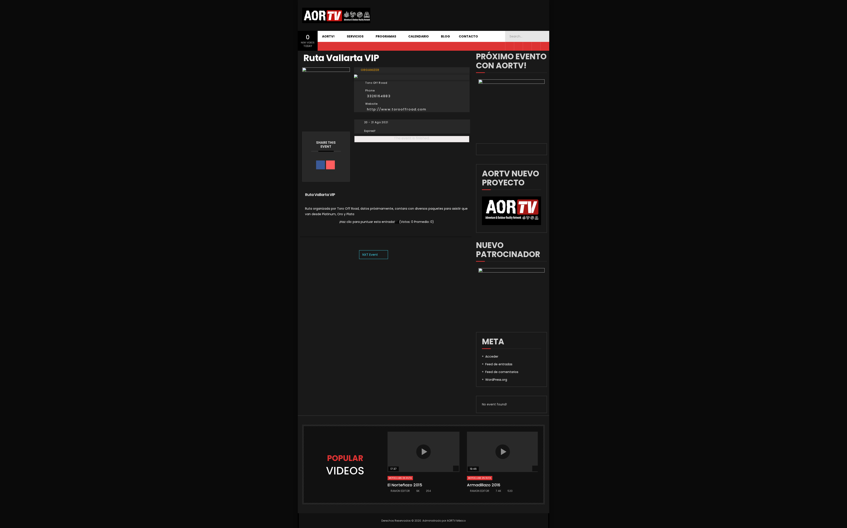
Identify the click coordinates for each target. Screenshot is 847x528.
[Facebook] (509, 46)
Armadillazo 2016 (483, 485)
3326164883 (379, 96)
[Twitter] (518, 46)
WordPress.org (496, 379)
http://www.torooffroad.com (397, 109)
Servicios (355, 36)
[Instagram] (536, 46)
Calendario (418, 36)
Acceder (491, 356)
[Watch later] (544, 46)
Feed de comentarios (501, 372)
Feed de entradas (498, 364)
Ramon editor (400, 491)
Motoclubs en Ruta (400, 478)
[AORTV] (336, 15)
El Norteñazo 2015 (405, 485)
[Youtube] (527, 46)
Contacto (468, 36)
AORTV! (328, 36)
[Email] (330, 164)
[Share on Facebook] (320, 164)
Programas (386, 36)
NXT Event (370, 254)
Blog (445, 36)
